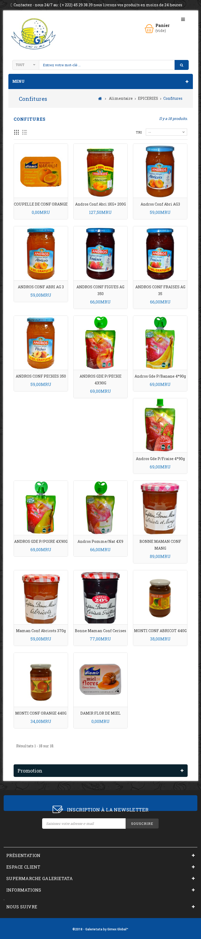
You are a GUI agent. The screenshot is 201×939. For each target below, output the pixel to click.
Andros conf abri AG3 (160, 204)
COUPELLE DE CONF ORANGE (41, 204)
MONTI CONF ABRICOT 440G (160, 630)
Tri (139, 132)
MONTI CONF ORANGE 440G (40, 713)
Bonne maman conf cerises (100, 630)
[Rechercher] (182, 65)
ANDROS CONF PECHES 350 (41, 376)
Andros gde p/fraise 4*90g (160, 458)
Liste (24, 132)
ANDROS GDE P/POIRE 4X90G (41, 541)
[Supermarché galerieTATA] (33, 33)
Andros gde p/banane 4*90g (160, 376)
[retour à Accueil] (100, 98)
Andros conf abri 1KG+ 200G (100, 204)
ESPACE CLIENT (23, 867)
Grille (16, 132)
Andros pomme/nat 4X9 (100, 541)
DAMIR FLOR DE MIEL (100, 713)
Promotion (30, 770)
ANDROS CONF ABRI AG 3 (41, 286)
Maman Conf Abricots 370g (41, 630)
